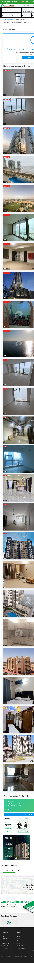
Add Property (21, 948)
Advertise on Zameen (7, 945)
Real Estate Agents (22, 945)
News (18, 938)
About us (3, 936)
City (10, 9)
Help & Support (5, 943)
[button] (4, 11)
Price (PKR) (4, 13)
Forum (19, 941)
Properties (7, 1)
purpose (4, 9)
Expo (18, 943)
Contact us (4, 938)
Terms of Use (4, 948)
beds (23, 13)
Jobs (2, 941)
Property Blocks (18, 1)
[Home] (2, 2)
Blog (18, 936)
